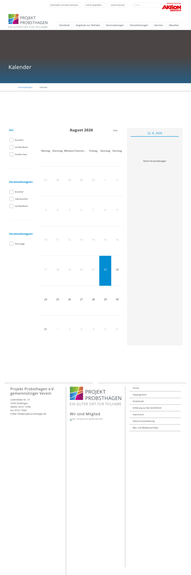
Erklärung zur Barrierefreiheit (147, 407)
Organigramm (140, 394)
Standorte (64, 25)
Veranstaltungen (115, 25)
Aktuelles (174, 25)
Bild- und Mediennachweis (145, 427)
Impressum (138, 414)
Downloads (138, 401)
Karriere (158, 25)
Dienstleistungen (139, 25)
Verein (136, 388)
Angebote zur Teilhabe (88, 25)
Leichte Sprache (118, 5)
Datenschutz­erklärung (144, 421)
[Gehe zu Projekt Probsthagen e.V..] (9, 87)
